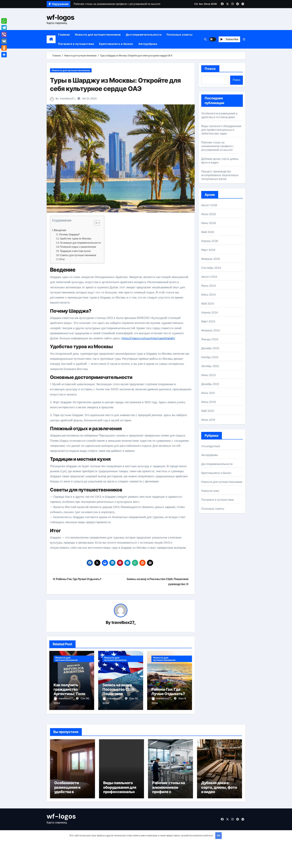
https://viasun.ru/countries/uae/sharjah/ (148, 338)
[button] (244, 39)
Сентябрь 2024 (211, 268)
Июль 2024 (208, 285)
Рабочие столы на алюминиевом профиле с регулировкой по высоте (217, 146)
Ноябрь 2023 (209, 357)
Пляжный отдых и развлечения (78, 247)
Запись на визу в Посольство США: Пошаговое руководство (119, 691)
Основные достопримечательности (80, 242)
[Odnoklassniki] (4, 48)
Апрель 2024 (209, 312)
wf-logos (60, 17)
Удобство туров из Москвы (75, 238)
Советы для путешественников (78, 255)
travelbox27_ (68, 98)
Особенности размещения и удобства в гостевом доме (219, 115)
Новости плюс (210, 491)
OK (218, 835)
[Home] (51, 39)
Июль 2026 (208, 214)
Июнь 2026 (208, 223)
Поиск (210, 69)
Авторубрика (147, 44)
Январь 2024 (209, 339)
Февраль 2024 (210, 330)
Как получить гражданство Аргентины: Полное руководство (72, 691)
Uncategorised (210, 446)
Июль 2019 (208, 420)
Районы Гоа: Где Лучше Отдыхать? (168, 691)
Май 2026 (207, 232)
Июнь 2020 (208, 402)
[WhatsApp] (4, 21)
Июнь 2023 (208, 375)
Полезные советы (180, 34)
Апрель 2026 (209, 241)
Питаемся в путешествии (76, 44)
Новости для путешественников (98, 34)
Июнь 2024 (208, 294)
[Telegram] (4, 27)
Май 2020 (207, 411)
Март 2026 (208, 250)
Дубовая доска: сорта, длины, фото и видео (219, 787)
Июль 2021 (208, 393)
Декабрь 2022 (210, 384)
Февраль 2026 (210, 259)
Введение (60, 230)
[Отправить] (4, 54)
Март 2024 (208, 321)
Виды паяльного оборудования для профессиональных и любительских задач (221, 129)
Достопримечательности (144, 34)
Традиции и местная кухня (75, 251)
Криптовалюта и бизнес (116, 44)
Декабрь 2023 (210, 348)
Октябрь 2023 (210, 366)
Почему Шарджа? (69, 234)
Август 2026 (209, 205)
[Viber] (4, 34)
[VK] (4, 41)
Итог (62, 259)
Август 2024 (209, 277)
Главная (64, 34)
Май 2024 (207, 303)
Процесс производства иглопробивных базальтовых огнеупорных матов (219, 175)
